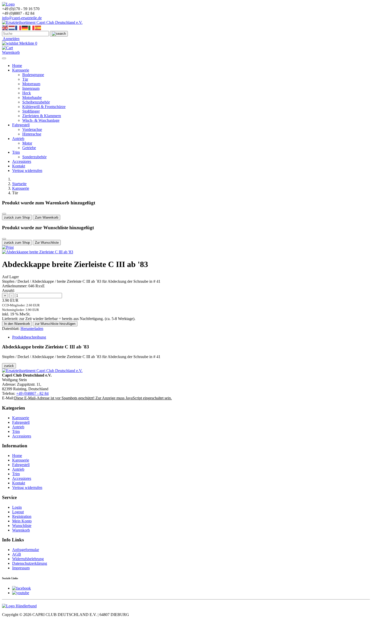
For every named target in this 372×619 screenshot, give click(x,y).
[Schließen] (4, 214)
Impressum (21, 568)
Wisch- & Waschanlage (40, 120)
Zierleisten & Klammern (41, 116)
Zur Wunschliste (47, 242)
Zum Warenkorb (46, 217)
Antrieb (18, 138)
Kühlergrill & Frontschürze (44, 106)
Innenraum (30, 88)
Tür (25, 79)
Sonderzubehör (34, 157)
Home (17, 65)
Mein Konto (22, 521)
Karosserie (20, 70)
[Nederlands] (12, 27)
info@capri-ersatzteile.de (22, 18)
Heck (26, 93)
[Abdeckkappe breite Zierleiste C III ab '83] (37, 252)
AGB (16, 554)
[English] (5, 27)
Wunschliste (21, 525)
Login (17, 507)
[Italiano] (31, 27)
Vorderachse (32, 129)
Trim (16, 152)
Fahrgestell (21, 125)
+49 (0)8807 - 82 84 (32, 393)
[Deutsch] (25, 27)
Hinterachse (31, 134)
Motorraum (31, 84)
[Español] (38, 27)
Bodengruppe (33, 75)
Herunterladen (31, 328)
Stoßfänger (31, 111)
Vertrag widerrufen (27, 170)
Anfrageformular (25, 549)
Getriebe (29, 148)
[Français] (18, 27)
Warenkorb (21, 530)
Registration (21, 516)
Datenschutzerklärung (29, 563)
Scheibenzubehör (36, 102)
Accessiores (21, 161)
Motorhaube (32, 97)
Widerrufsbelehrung (28, 559)
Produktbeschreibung (29, 337)
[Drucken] (8, 247)
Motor (27, 143)
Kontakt (18, 166)
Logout (18, 512)
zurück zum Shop (17, 217)
